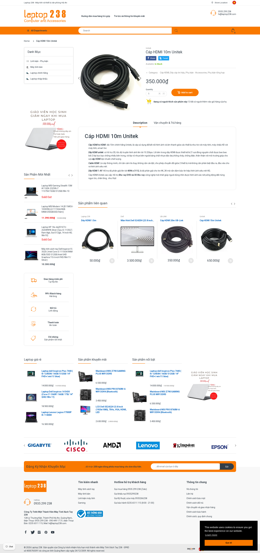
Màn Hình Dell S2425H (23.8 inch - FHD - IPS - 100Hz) (137, 220)
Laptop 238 (85, 216)
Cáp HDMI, (165, 72)
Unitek (148, 48)
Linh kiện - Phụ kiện (39, 61)
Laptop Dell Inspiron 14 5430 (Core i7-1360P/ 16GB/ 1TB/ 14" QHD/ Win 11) (57, 394)
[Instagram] (39, 532)
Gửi (226, 466)
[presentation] (69, 175)
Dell (122, 216)
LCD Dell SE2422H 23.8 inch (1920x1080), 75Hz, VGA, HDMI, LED (111, 409)
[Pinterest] (46, 532)
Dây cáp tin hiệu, (177, 72)
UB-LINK (163, 216)
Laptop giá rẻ (32, 359)
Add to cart (186, 92)
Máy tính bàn (36, 67)
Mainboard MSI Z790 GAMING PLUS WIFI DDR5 (110, 372)
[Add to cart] (112, 260)
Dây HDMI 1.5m (88, 220)
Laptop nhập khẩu (38, 79)
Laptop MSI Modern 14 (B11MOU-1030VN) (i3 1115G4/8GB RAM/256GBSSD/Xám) (57, 209)
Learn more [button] (211, 535)
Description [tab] (140, 122)
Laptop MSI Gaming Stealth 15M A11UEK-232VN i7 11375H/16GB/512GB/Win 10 (57, 188)
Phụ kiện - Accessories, (196, 72)
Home (27, 41)
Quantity (149, 89)
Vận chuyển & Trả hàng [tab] (167, 122)
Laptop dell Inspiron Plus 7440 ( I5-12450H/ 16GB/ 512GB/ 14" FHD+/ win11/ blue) (57, 374)
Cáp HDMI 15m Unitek (210, 220)
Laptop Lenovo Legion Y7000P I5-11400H (57, 413)
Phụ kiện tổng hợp (216, 72)
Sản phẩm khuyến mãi (92, 359)
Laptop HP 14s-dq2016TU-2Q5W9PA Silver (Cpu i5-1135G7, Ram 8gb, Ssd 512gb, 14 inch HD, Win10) (57, 231)
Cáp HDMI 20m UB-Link (171, 220)
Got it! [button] (229, 543)
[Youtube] (52, 532)
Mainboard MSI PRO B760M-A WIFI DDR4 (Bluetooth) (110, 390)
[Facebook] (25, 532)
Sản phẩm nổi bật (143, 359)
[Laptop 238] (45, 16)
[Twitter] (32, 532)
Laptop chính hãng (39, 73)
